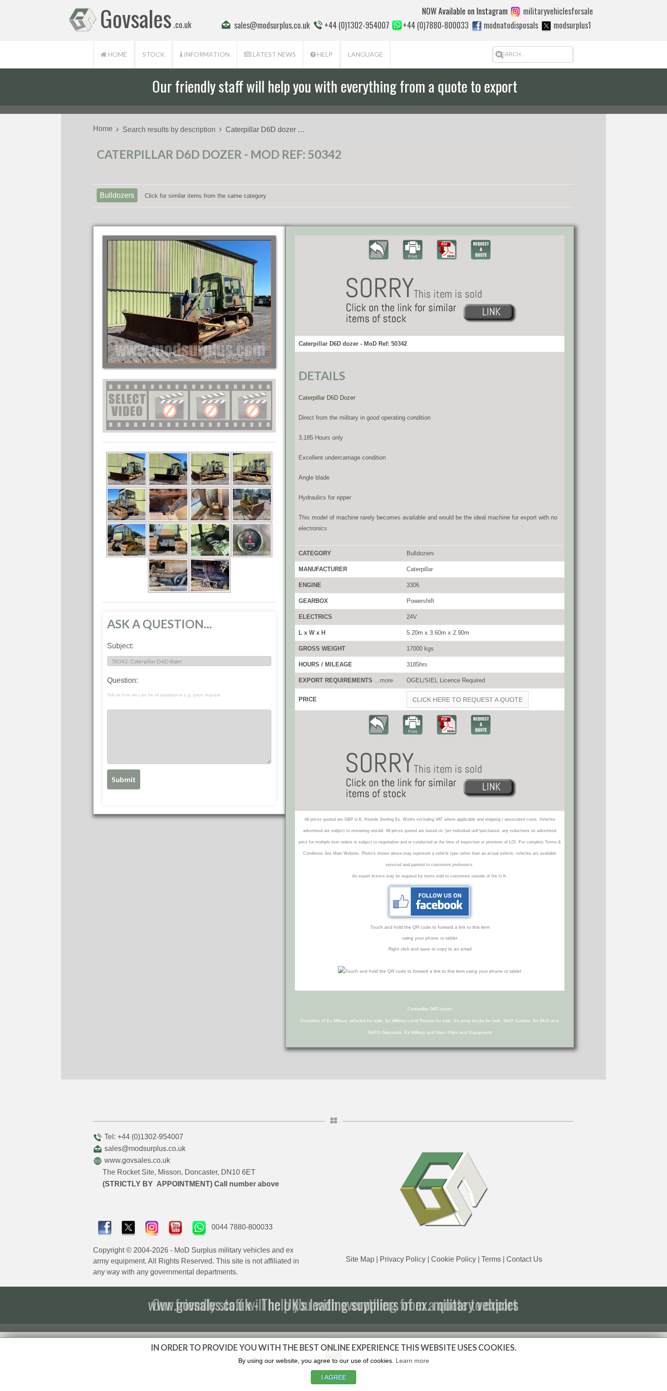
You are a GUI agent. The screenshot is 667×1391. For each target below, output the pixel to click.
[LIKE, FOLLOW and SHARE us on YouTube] (175, 1227)
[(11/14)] (210, 540)
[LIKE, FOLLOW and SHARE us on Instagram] (152, 1227)
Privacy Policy (403, 1259)
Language (365, 54)
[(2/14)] (168, 469)
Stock (153, 54)
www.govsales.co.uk (137, 1160)
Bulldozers (117, 195)
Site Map (360, 1259)
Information (206, 54)
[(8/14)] (251, 504)
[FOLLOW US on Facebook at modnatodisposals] (477, 25)
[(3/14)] (210, 469)
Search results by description (169, 129)
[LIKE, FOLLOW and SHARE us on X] (128, 1227)
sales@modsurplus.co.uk (145, 1148)
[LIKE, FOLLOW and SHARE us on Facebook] (104, 1227)
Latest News (273, 54)
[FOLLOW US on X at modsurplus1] (546, 25)
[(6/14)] (168, 504)
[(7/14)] (210, 504)
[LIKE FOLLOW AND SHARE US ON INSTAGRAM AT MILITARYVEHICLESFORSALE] (558, 11)
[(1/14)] (126, 469)
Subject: (120, 646)
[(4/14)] (251, 469)
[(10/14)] (168, 540)
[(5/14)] (126, 504)
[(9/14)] (126, 540)
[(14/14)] (210, 575)
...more (383, 680)
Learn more (412, 1360)
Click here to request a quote (467, 699)
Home (117, 54)
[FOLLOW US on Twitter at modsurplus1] (572, 25)
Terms (491, 1259)
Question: (164, 686)
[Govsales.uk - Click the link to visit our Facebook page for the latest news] (429, 901)
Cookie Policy (453, 1259)
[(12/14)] (251, 540)
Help (324, 54)
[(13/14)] (168, 575)
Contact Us (524, 1259)
